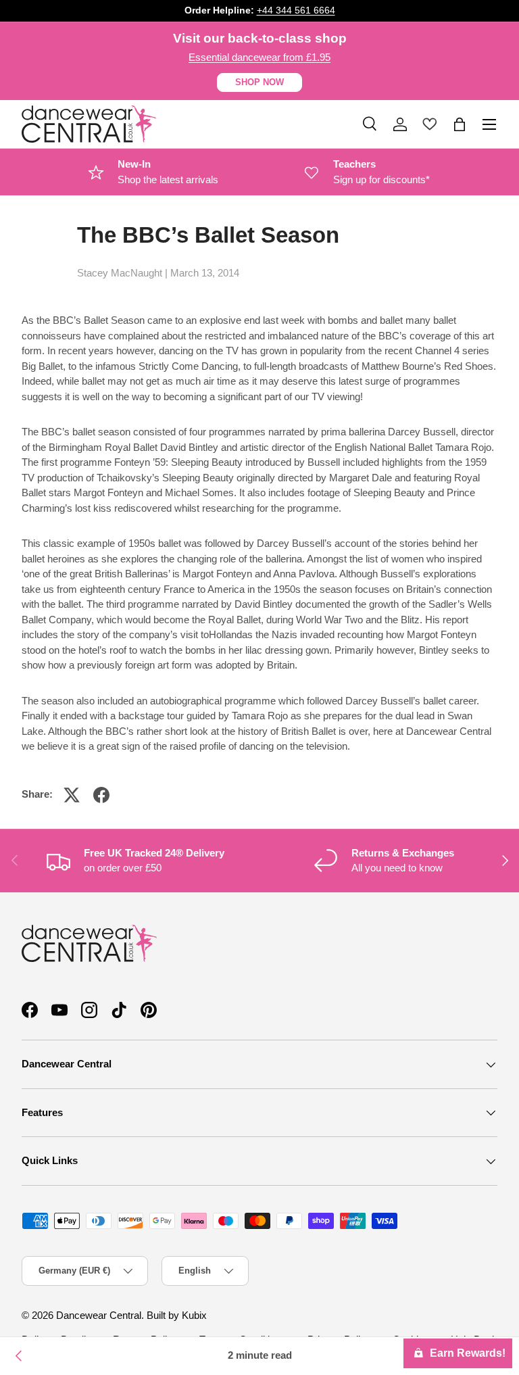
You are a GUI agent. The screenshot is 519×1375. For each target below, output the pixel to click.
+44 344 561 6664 (296, 10)
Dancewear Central (98, 1315)
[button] (459, 124)
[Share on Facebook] (101, 795)
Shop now (259, 82)
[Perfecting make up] (19, 1356)
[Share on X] (71, 795)
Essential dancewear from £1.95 (259, 57)
